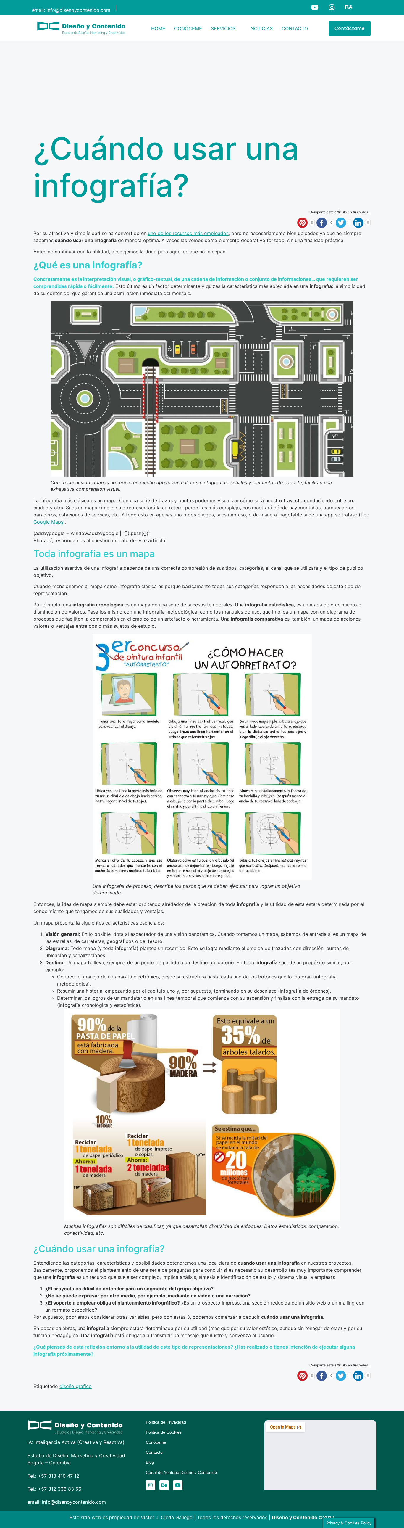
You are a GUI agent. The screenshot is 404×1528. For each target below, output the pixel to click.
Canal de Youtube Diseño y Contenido (181, 1472)
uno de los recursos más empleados (188, 233)
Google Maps (48, 522)
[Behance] (348, 7)
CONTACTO (295, 28)
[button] (226, 28)
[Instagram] (331, 7)
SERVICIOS (223, 28)
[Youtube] (315, 7)
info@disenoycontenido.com (78, 10)
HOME (158, 28)
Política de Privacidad (166, 1422)
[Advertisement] (202, 85)
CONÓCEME (188, 28)
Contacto (154, 1452)
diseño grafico (75, 1386)
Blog (150, 1462)
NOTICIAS (262, 28)
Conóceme (156, 1442)
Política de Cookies (164, 1432)
